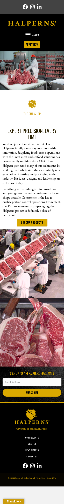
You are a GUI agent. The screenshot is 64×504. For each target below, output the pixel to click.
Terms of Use (51, 478)
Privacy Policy (40, 478)
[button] (32, 393)
